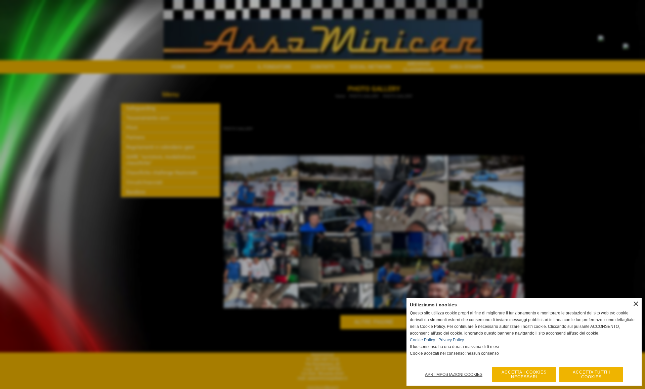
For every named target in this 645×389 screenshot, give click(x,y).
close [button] (636, 304)
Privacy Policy (451, 340)
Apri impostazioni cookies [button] (453, 374)
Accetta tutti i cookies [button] (591, 374)
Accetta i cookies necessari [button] (524, 374)
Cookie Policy (422, 340)
